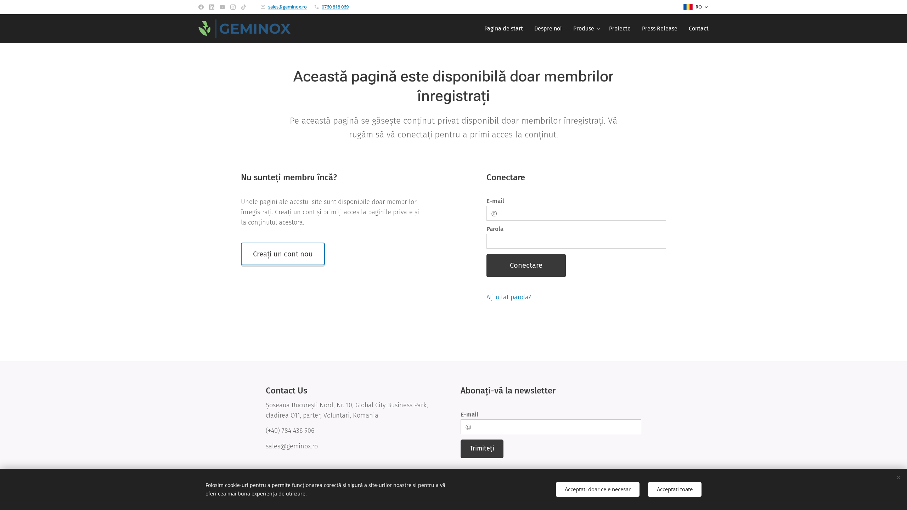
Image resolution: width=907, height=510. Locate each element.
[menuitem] (506, 29)
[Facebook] (201, 7)
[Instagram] (233, 7)
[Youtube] (222, 7)
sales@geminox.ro (287, 7)
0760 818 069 (335, 7)
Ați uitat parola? (508, 297)
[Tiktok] (243, 7)
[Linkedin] (211, 7)
